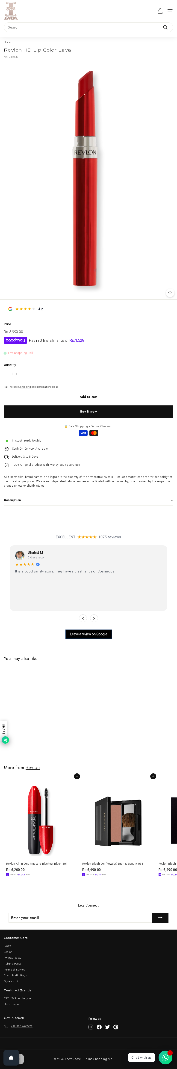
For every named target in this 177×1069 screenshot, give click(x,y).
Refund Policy (12, 963)
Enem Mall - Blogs (15, 975)
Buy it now (88, 411)
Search (8, 952)
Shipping (25, 387)
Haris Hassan (12, 1004)
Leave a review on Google (88, 634)
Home (7, 42)
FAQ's (7, 946)
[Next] (94, 618)
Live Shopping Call (20, 353)
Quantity (10, 365)
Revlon (33, 767)
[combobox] (88, 27)
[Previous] (83, 618)
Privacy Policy (12, 957)
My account (11, 981)
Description (12, 500)
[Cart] (160, 11)
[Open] (11, 1058)
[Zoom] (170, 293)
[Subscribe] (160, 918)
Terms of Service (14, 969)
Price (7, 324)
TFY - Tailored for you (17, 998)
